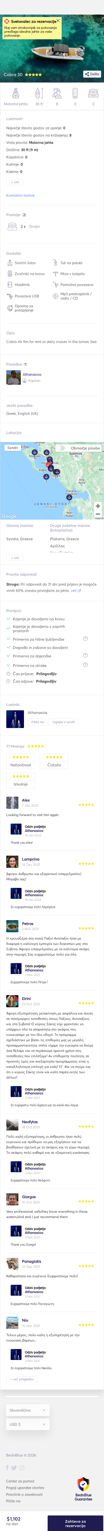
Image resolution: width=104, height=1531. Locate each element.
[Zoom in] (98, 506)
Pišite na (37, 722)
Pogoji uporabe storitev (25, 1487)
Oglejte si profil (63, 722)
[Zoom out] (98, 514)
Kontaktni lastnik (20, 195)
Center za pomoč (20, 1481)
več (74, 590)
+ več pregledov (22, 1379)
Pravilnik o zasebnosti (24, 1494)
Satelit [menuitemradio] (12, 448)
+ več (15, 182)
